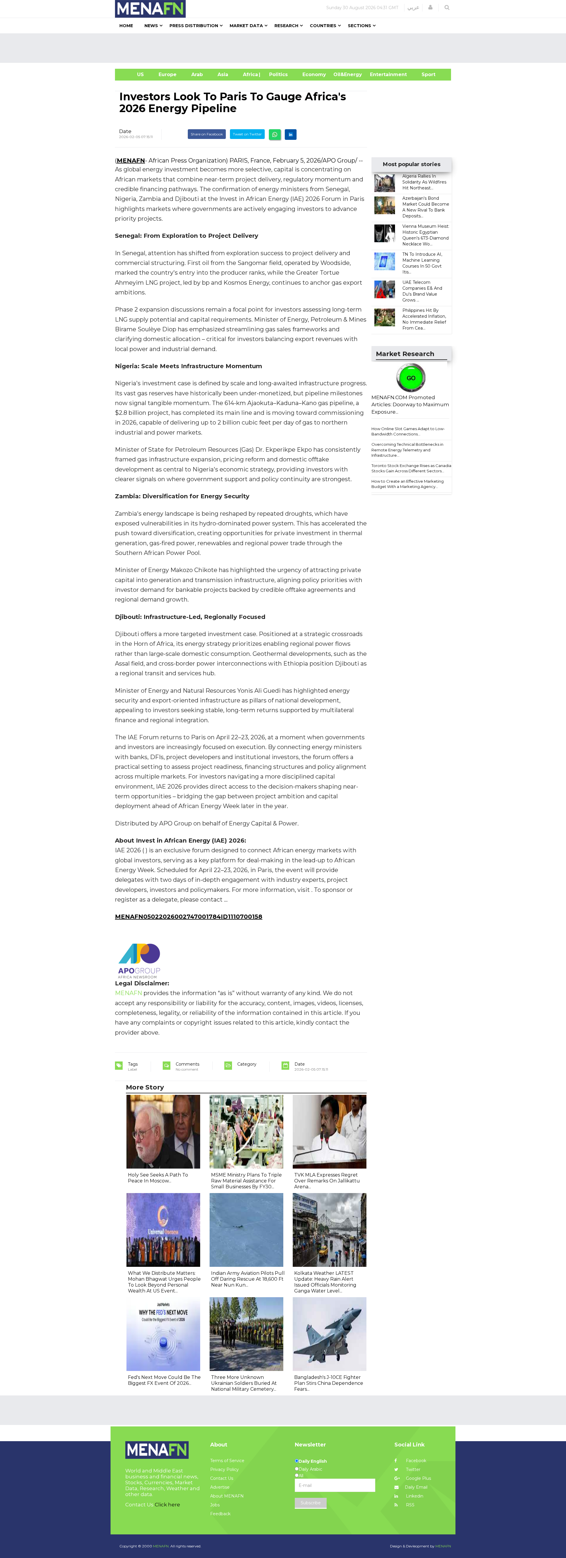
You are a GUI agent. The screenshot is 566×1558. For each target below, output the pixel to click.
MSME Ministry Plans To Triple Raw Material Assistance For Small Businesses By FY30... (246, 1181)
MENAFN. (161, 1546)
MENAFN (131, 160)
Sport (424, 74)
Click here (167, 1505)
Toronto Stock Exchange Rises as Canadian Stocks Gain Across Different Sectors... (412, 468)
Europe (167, 74)
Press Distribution (194, 25)
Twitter (412, 1469)
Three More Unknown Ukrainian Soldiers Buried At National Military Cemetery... (244, 1383)
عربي (413, 7)
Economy (314, 74)
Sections (359, 25)
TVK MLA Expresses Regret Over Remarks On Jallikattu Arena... (327, 1181)
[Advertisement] (285, 48)
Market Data (246, 25)
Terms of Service (227, 1460)
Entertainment (379, 74)
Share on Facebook (207, 134)
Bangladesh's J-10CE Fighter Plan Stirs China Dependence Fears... (328, 1383)
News (151, 25)
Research (286, 25)
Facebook (415, 1460)
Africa (250, 74)
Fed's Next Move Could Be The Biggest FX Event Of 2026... (164, 1380)
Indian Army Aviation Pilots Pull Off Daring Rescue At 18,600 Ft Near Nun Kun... (248, 1279)
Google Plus (418, 1478)
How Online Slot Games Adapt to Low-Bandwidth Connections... (408, 431)
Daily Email (416, 1487)
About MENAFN (227, 1496)
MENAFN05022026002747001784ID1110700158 (188, 916)
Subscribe (311, 1502)
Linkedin (414, 1496)
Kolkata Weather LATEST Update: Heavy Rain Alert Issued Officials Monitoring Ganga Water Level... (325, 1282)
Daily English (313, 1461)
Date (125, 131)
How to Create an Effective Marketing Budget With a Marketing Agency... (407, 484)
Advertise (220, 1487)
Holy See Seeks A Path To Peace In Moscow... (158, 1178)
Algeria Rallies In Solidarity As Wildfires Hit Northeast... (424, 182)
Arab (197, 74)
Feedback (220, 1513)
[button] (430, 7)
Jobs (215, 1505)
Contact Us (221, 1478)
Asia (223, 74)
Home (126, 25)
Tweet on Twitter (247, 134)
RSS (409, 1505)
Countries (323, 25)
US (133, 74)
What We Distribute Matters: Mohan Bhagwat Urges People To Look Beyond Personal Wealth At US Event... (164, 1282)
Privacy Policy (224, 1469)
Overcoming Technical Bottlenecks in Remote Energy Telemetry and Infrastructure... (407, 450)
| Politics (277, 74)
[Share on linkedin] (291, 134)
